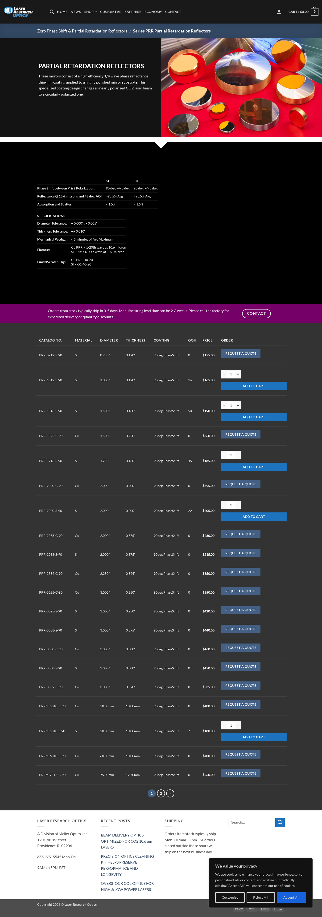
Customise (230, 897)
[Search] (52, 12)
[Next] (170, 793)
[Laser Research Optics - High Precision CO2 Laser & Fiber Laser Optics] (23, 12)
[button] (279, 12)
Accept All (291, 897)
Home (62, 12)
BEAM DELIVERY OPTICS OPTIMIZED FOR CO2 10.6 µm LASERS (126, 841)
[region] (261, 883)
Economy (153, 12)
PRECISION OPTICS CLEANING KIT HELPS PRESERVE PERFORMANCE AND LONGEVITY (127, 865)
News (76, 12)
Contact (173, 12)
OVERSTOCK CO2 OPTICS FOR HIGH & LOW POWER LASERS (127, 886)
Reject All (260, 897)
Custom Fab (110, 12)
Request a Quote (240, 353)
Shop (89, 12)
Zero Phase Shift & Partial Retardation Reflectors (82, 30)
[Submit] (280, 822)
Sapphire (133, 12)
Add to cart (254, 386)
